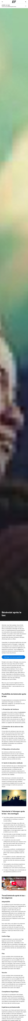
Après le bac (6, 5)
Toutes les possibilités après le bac (9, 6)
